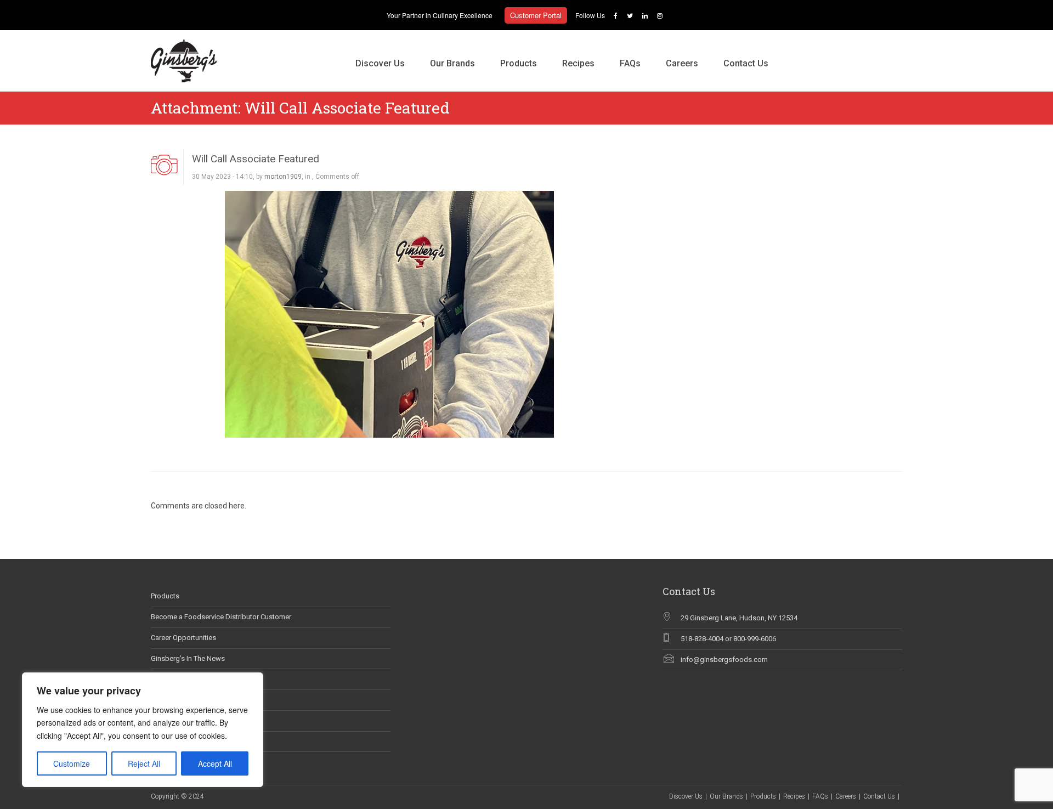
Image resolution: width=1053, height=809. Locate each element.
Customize (71, 763)
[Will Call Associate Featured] (389, 313)
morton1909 (283, 176)
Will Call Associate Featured (255, 158)
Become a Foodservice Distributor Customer (221, 617)
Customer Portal (536, 15)
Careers (682, 63)
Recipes (578, 63)
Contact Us (745, 63)
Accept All (215, 763)
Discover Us (380, 63)
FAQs (630, 63)
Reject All (144, 763)
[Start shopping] (793, 52)
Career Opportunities (183, 637)
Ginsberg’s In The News (188, 658)
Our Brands (452, 63)
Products (518, 63)
